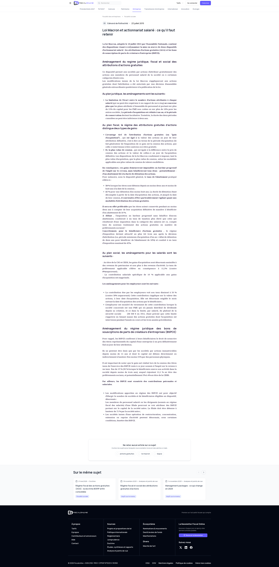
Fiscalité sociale (130, 16)
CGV (154, 563)
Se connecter (192, 3)
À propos (75, 532)
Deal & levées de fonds (152, 532)
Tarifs (178, 3)
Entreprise (137, 9)
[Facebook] (191, 547)
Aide (73, 539)
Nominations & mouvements (155, 528)
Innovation (185, 9)
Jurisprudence (113, 539)
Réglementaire (113, 536)
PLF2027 (101, 9)
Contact (75, 543)
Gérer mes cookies (203, 563)
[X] (181, 547)
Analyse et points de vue (117, 551)
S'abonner (205, 3)
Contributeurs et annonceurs (83, 536)
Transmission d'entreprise (154, 9)
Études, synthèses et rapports (120, 547)
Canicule (111, 9)
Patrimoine (125, 9)
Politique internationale (117, 532)
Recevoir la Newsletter (194, 535)
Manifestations (149, 536)
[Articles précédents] (199, 472)
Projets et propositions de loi (119, 528)
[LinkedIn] (186, 547)
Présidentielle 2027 (87, 9)
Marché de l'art (149, 546)
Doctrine (111, 543)
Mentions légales (166, 563)
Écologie (196, 9)
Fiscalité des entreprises (111, 16)
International (173, 9)
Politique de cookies (184, 563)
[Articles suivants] (204, 472)
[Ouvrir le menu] (70, 3)
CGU (148, 563)
